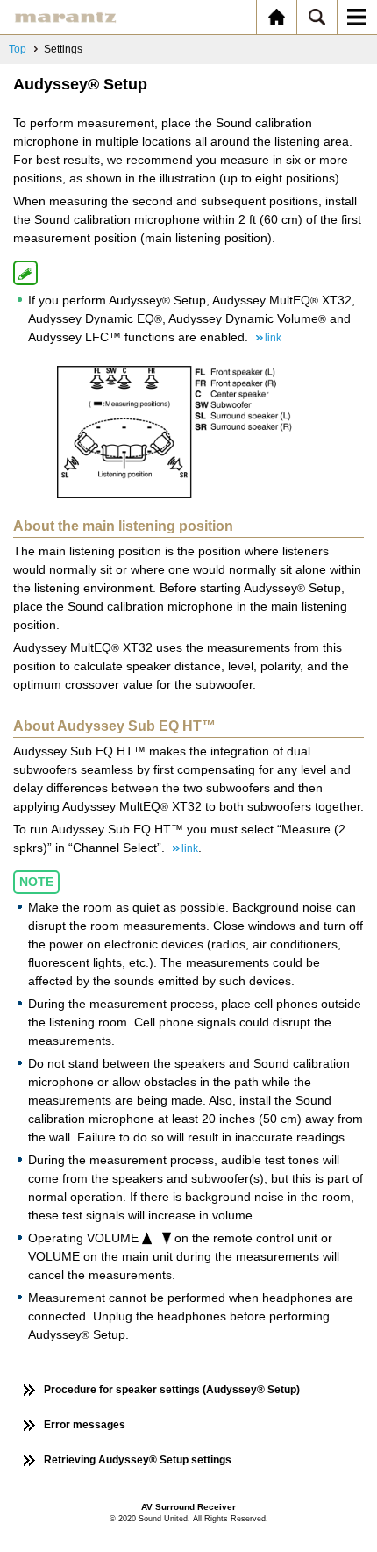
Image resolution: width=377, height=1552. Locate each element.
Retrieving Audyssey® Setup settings (137, 1460)
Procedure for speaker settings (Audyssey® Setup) (172, 1390)
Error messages (84, 1425)
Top (17, 49)
